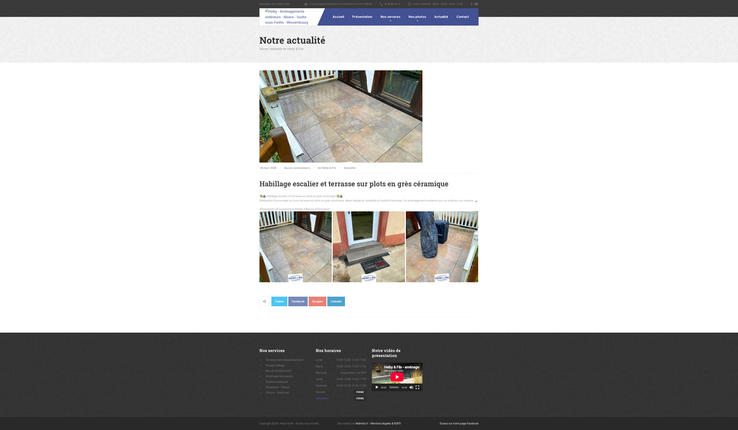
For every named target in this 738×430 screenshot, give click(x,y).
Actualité (441, 17)
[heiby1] (442, 246)
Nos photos (417, 17)
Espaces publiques (277, 381)
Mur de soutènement (278, 370)
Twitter (279, 301)
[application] (397, 377)
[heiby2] (295, 246)
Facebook (298, 301)
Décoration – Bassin (278, 387)
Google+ (317, 301)
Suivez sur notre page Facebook (459, 423)
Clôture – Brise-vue (277, 392)
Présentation (362, 17)
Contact (462, 17)
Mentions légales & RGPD (386, 423)
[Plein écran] (417, 387)
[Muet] (411, 387)
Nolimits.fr (362, 423)
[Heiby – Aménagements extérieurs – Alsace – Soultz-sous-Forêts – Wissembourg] (286, 16)
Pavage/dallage (275, 365)
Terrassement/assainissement (284, 359)
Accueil (338, 17)
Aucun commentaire (297, 167)
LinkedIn (336, 301)
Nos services (390, 17)
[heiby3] (369, 246)
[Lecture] (377, 387)
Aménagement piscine (279, 376)
